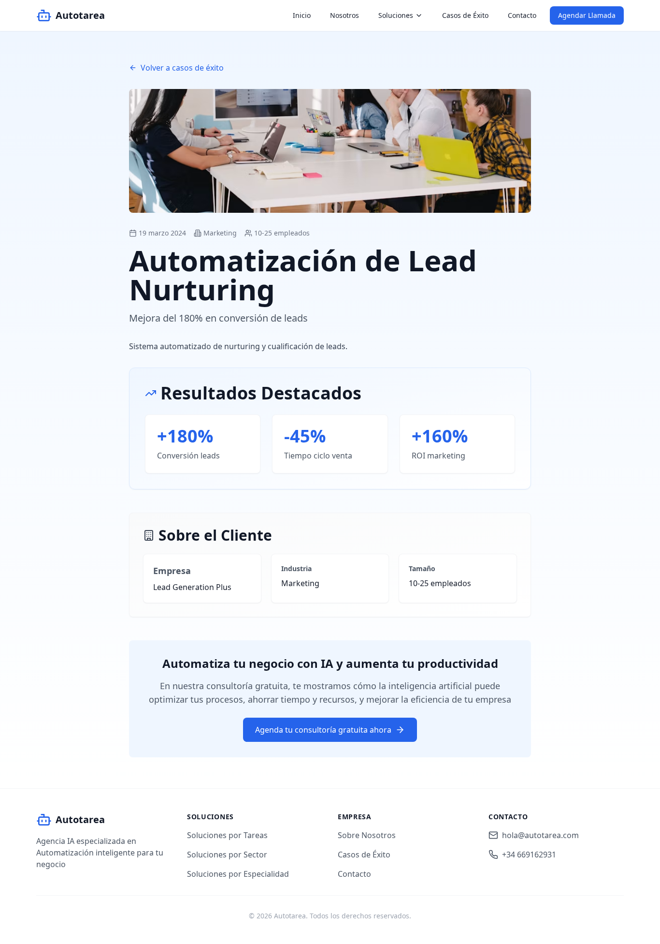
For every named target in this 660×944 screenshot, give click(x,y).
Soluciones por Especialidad (238, 874)
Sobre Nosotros (367, 835)
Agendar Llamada (587, 15)
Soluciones (395, 15)
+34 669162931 (529, 854)
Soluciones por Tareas (227, 835)
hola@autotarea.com (540, 835)
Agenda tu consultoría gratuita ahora (323, 729)
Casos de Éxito (465, 15)
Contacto (522, 15)
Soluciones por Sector (227, 854)
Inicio (302, 15)
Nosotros (344, 15)
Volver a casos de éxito (182, 67)
